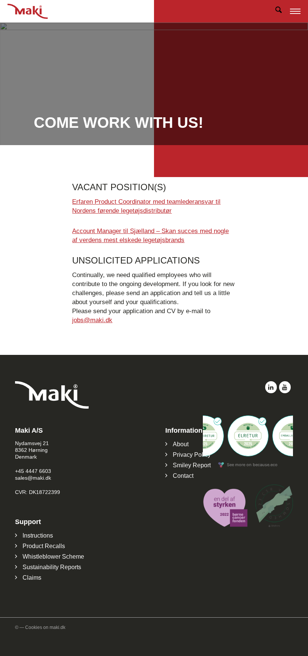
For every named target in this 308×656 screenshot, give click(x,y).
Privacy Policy (192, 454)
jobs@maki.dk (92, 320)
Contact (183, 476)
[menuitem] (278, 11)
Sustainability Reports (52, 567)
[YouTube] (285, 387)
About (181, 444)
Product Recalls (44, 546)
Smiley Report (192, 465)
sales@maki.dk (33, 478)
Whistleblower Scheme (53, 556)
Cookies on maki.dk (45, 627)
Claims (32, 577)
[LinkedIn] (271, 387)
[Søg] (278, 11)
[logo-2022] (33, 11)
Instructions (38, 535)
